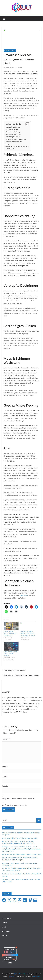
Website (5, 786)
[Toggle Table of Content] (26, 124)
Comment (6, 739)
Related (11, 149)
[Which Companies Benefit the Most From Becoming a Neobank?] (27, 626)
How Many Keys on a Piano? (14, 670)
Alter (7, 144)
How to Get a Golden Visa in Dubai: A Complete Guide (19, 838)
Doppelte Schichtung (13, 132)
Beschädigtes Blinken (13, 137)
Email (4, 776)
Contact (4, 923)
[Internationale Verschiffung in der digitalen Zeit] (11, 626)
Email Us (4, 935)
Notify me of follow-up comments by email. (18, 799)
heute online (24, 595)
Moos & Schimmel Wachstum (16, 139)
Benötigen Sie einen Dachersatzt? (17, 146)
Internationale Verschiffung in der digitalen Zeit (10, 633)
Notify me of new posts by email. (14, 805)
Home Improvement (9, 50)
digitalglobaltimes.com (10, 954)
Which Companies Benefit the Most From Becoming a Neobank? (27, 633)
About (4, 927)
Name (5, 767)
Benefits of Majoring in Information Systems (10, 653)
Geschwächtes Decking (14, 142)
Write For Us (6, 931)
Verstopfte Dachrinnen (14, 134)
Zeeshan (19, 67)
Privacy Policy (6, 918)
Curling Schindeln (12, 129)
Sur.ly (13, 959)
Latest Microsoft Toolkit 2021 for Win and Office (21, 675)
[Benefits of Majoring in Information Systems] (11, 646)
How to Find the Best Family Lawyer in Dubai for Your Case (21, 854)
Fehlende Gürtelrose (13, 127)
